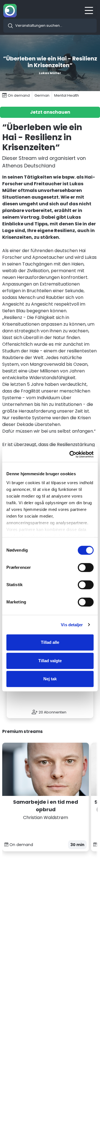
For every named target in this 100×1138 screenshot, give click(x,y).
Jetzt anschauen (50, 112)
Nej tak (50, 678)
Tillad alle (50, 642)
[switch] (86, 567)
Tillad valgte (50, 660)
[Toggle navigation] (90, 10)
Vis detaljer (72, 624)
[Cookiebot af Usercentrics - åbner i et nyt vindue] (71, 454)
